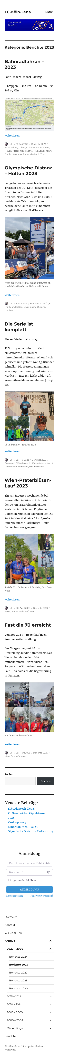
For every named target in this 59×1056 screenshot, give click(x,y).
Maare (46, 147)
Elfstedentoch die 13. (21, 808)
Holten (19, 307)
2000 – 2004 (15, 1020)
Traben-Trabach (31, 154)
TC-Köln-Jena (18, 12)
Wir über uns (13, 932)
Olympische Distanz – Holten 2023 (28, 170)
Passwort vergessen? (41, 896)
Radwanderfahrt (42, 150)
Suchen (9, 774)
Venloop (23, 756)
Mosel (16, 150)
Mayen (8, 150)
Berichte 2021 (18, 980)
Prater (14, 611)
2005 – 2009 (15, 1012)
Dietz (22, 147)
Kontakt (10, 924)
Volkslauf (24, 611)
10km (7, 611)
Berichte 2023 (38, 144)
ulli (11, 144)
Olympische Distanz (34, 307)
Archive (10, 940)
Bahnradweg (12, 147)
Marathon (23, 466)
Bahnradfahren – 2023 (23, 826)
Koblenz (30, 147)
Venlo (14, 756)
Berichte (10, 1036)
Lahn (39, 147)
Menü (49, 12)
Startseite (11, 917)
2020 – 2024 (15, 948)
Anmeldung (29, 889)
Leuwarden (11, 466)
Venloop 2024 (17, 822)
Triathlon (9, 310)
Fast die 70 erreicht (28, 625)
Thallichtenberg (13, 154)
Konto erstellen (14, 896)
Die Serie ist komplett (19, 326)
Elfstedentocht (23, 463)
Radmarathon (36, 466)
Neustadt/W (26, 150)
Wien (32, 611)
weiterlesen (12, 135)
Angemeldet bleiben (23, 880)
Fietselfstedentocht (42, 463)
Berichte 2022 (18, 972)
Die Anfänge (15, 1028)
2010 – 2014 (14, 1004)
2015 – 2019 (14, 996)
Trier (42, 154)
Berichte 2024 (18, 956)
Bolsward (10, 463)
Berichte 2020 (18, 988)
